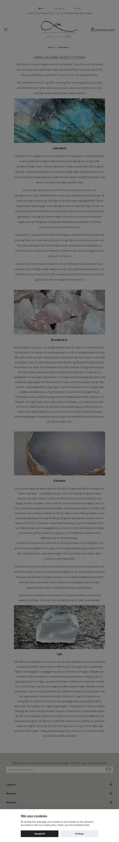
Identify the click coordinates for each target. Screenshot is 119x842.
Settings (79, 833)
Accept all (39, 833)
